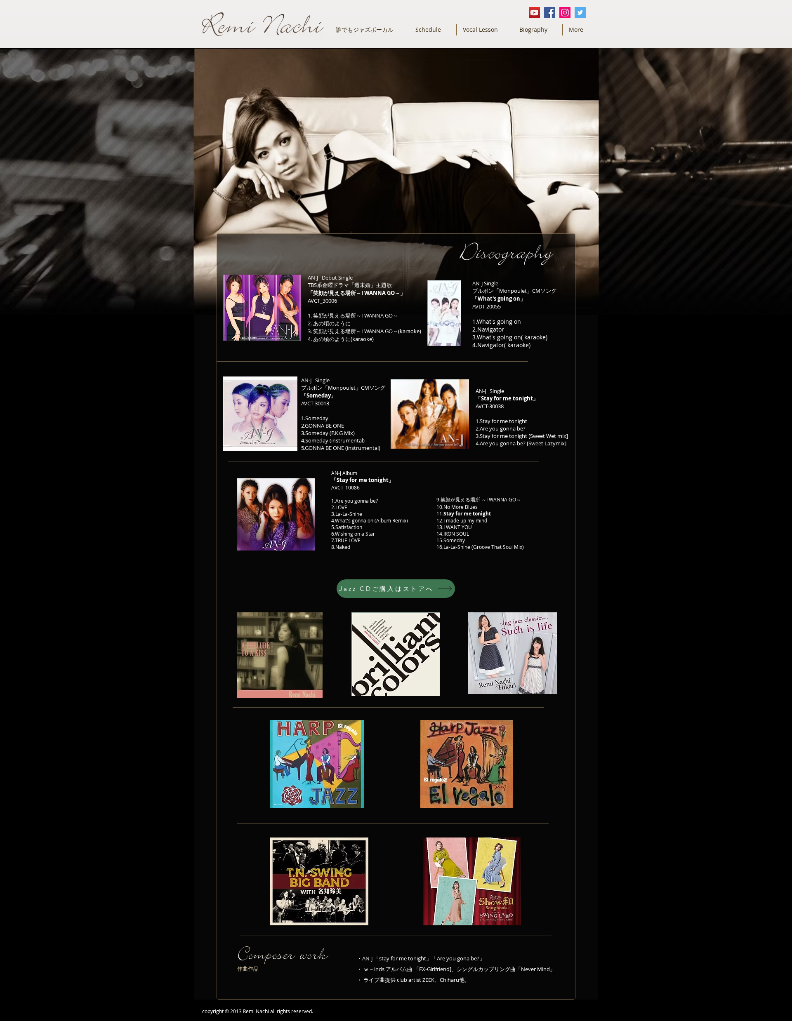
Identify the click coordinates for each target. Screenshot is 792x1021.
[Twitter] (580, 12)
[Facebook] (549, 12)
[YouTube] (534, 12)
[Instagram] (564, 12)
